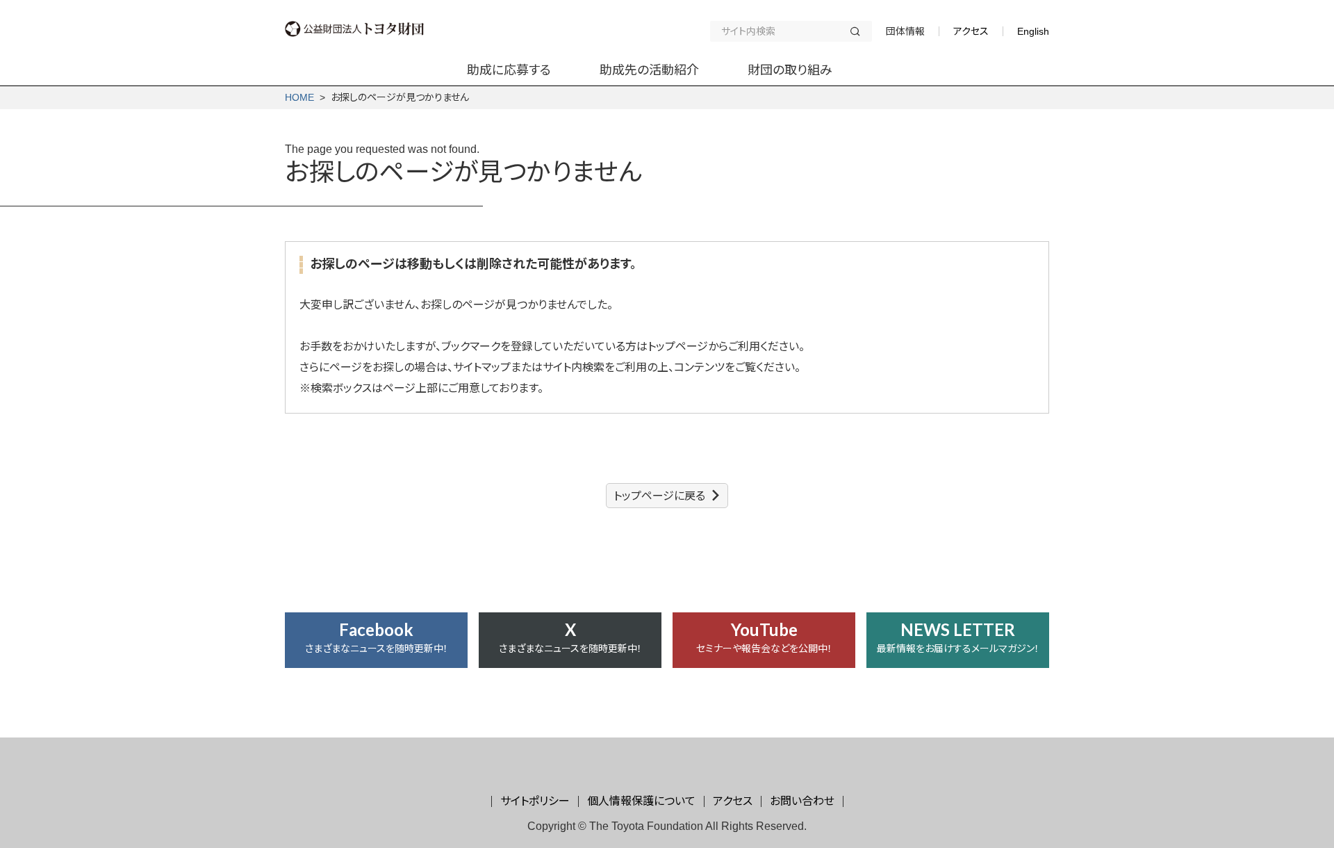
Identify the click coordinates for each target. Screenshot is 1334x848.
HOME (299, 97)
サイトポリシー (535, 801)
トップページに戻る (659, 496)
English (1033, 31)
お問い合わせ (802, 801)
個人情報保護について (641, 801)
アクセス (971, 31)
